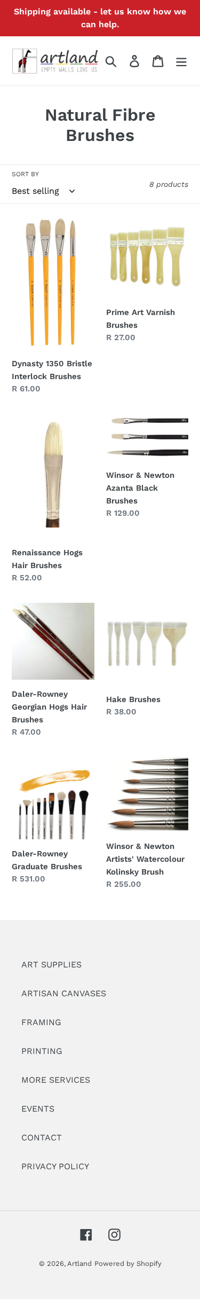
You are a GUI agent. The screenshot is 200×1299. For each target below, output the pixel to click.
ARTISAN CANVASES (63, 993)
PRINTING (41, 1051)
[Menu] (181, 61)
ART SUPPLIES (51, 964)
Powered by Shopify (128, 1263)
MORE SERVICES (55, 1080)
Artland (79, 1263)
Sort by (25, 174)
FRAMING (41, 1022)
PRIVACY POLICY (55, 1166)
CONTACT (41, 1137)
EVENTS (37, 1109)
